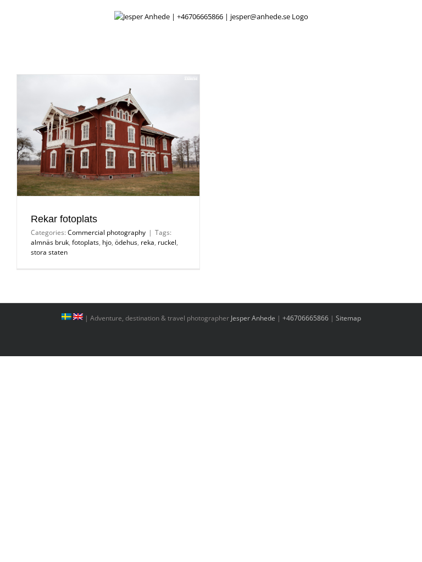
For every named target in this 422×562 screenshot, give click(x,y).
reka (147, 242)
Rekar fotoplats (64, 218)
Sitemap (348, 318)
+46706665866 (305, 318)
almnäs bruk (50, 242)
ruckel (167, 242)
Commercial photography (107, 232)
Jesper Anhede (253, 318)
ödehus (126, 242)
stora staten (49, 252)
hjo (107, 242)
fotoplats (85, 242)
